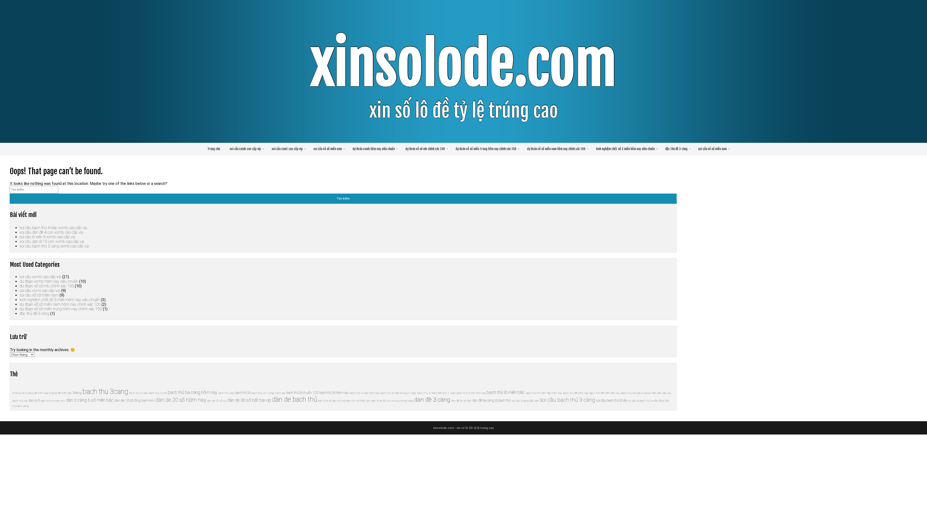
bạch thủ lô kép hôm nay (364, 393)
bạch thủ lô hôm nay (334, 393)
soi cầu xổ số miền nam (327, 149)
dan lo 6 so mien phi (53, 400)
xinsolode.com (463, 64)
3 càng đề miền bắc (60, 393)
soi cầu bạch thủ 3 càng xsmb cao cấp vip (54, 246)
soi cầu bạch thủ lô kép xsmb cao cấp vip (53, 227)
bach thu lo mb (158, 393)
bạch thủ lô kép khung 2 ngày (398, 393)
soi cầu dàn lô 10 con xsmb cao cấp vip (52, 241)
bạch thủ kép (226, 393)
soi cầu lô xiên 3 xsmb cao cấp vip (48, 237)
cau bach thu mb (626, 393)
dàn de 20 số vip (216, 400)
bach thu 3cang (105, 391)
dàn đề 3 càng (432, 399)
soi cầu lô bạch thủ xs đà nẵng (646, 400)
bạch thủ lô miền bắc (506, 392)
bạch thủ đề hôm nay (575, 393)
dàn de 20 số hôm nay (180, 400)
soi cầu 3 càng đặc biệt (525, 400)
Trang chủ (213, 149)
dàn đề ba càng (483, 400)
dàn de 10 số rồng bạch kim (134, 400)
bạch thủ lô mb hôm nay (471, 393)
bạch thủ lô (243, 393)
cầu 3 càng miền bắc (649, 393)
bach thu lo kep (138, 393)
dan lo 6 (34, 400)
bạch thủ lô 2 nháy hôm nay (268, 393)
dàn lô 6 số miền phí (358, 400)
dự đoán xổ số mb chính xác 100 (425, 149)
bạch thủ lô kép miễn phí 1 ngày (436, 393)
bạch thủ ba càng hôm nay (192, 392)
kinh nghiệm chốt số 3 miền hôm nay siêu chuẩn (625, 149)
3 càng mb (18, 393)
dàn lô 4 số (324, 400)
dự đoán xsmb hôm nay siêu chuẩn (373, 149)
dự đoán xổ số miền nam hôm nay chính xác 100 (556, 149)
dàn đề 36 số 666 (461, 400)
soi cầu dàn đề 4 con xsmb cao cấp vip (52, 232)
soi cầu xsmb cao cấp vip (245, 149)
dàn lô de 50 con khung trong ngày (392, 400)
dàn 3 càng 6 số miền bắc (89, 400)
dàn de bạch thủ (294, 399)
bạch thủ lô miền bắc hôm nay (544, 393)
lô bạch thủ (503, 400)
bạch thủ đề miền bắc (602, 393)
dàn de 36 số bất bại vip (249, 400)
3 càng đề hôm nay (37, 393)
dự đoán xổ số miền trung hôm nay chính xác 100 (486, 149)
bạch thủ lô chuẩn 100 (302, 393)
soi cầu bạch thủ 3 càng (567, 400)
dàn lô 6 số (338, 400)
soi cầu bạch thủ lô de (611, 400)
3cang (77, 393)
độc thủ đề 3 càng (676, 149)
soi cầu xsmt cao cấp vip (287, 149)
